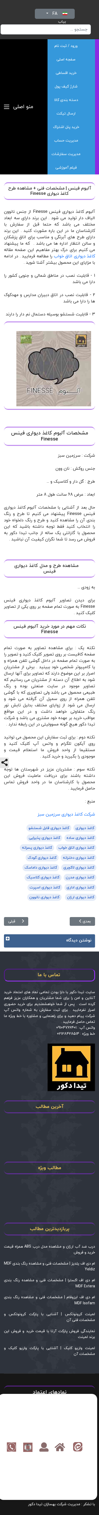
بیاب (62, 21)
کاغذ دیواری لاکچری (78, 867)
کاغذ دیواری (85, 828)
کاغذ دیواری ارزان (80, 897)
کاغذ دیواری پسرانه (37, 847)
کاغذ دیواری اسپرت (45, 887)
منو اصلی (23, 107)
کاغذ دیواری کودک (42, 857)
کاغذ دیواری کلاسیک (43, 877)
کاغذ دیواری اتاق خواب (74, 256)
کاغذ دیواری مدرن (80, 877)
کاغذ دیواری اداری (80, 887)
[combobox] (46, 29)
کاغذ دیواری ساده (80, 837)
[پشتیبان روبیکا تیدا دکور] (27, 1447)
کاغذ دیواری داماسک (41, 867)
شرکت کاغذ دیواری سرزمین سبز (66, 814)
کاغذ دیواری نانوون (44, 897)
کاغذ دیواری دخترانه (78, 857)
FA (55, 14)
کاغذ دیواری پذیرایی (44, 837)
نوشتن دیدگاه (78, 940)
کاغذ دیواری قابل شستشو (49, 828)
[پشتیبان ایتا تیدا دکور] (77, 1446)
